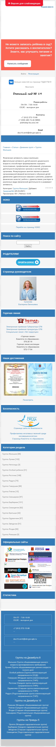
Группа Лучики (8, 459)
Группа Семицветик (10, 507)
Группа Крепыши (9, 513)
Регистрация (33, 73)
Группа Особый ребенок (12, 470)
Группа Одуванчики (10, 518)
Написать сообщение (17, 64)
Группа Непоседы (10, 464)
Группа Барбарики (10, 502)
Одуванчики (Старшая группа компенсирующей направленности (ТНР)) (28, 689)
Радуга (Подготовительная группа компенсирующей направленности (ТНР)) (28, 694)
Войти (23, 73)
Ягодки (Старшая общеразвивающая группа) (28, 710)
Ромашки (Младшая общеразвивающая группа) (28, 705)
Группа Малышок (20, 188)
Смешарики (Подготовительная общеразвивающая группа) (28, 714)
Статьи (15, 147)
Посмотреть (28, 399)
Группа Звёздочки (9, 523)
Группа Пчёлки (8, 491)
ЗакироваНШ (8, 191)
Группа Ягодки (8, 529)
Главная (6, 147)
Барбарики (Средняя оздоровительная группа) (28, 727)
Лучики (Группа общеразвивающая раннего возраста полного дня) (28, 668)
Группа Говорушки (10, 486)
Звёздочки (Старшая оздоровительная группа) (28, 729)
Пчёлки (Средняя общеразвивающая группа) (28, 707)
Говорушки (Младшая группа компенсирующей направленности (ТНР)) (28, 679)
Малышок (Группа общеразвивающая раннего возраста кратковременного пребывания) (28, 663)
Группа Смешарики (10, 496)
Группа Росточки (9, 475)
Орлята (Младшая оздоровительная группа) (28, 724)
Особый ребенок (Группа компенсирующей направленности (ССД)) (28, 673)
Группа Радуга (8, 480)
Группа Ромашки (9, 534)
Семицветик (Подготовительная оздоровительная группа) (28, 733)
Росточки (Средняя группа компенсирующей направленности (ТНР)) (28, 684)
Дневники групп (26, 147)
